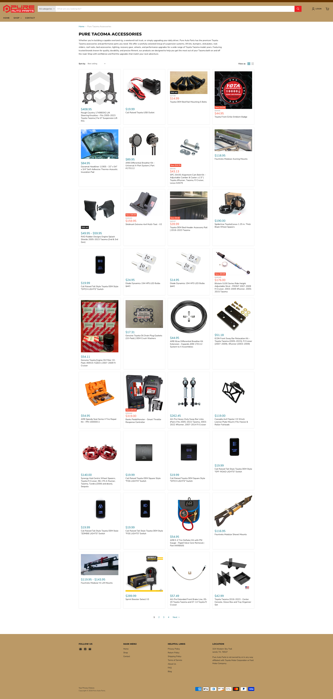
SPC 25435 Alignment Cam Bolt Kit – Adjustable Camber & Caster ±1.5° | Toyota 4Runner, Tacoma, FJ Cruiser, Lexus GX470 (188, 178)
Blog (170, 671)
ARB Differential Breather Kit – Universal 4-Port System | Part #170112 (140, 165)
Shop (17, 18)
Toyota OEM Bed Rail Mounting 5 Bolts (188, 101)
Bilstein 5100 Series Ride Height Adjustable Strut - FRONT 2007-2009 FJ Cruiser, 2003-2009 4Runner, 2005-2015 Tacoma (233, 287)
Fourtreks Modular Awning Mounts (231, 159)
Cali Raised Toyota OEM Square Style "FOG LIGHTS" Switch (143, 479)
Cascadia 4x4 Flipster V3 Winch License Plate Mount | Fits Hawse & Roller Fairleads (231, 422)
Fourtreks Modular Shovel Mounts (231, 534)
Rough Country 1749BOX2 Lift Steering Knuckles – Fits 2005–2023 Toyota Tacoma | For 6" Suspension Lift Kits (99, 116)
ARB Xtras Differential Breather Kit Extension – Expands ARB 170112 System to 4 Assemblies (186, 344)
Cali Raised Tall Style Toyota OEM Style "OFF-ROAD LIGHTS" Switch (233, 470)
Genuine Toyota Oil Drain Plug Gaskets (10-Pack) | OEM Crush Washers (144, 337)
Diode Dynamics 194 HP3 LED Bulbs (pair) (187, 285)
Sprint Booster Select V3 (137, 599)
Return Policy (173, 652)
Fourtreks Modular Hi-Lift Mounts (97, 583)
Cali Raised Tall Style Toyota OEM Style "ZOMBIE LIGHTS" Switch (99, 532)
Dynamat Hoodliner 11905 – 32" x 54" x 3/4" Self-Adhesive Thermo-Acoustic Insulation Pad (99, 169)
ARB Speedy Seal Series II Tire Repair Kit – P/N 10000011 (99, 420)
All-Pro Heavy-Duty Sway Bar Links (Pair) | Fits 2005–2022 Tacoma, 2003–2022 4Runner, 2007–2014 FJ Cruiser (188, 422)
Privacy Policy (174, 649)
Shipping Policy (174, 656)
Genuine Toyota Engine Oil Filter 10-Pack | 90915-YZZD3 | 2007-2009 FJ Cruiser (98, 363)
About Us (172, 664)
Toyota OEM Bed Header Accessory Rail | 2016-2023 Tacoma (188, 229)
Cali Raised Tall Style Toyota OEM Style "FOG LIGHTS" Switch (144, 532)
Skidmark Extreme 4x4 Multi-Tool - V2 (144, 224)
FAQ (170, 667)
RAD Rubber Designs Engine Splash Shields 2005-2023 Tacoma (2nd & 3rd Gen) (99, 239)
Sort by (82, 64)
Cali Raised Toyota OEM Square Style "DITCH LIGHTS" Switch (187, 479)
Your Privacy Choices (86, 688)
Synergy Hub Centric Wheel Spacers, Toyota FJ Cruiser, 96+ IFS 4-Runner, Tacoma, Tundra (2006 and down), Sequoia (98, 482)
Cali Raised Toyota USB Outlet (140, 112)
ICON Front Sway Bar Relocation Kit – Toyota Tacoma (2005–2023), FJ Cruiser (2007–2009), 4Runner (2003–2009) (233, 341)
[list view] (252, 64)
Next (175, 617)
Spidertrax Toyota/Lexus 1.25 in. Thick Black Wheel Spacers (233, 225)
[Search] (298, 9)
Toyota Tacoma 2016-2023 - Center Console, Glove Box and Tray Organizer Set (233, 602)
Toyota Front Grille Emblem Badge (231, 116)
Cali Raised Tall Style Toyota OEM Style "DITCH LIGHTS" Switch (99, 288)
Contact (30, 18)
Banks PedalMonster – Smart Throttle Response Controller (143, 421)
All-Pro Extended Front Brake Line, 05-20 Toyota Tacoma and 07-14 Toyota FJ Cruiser (188, 602)
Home (6, 18)
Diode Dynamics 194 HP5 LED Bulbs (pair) (143, 285)
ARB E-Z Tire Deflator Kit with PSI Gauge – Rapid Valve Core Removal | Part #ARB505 (187, 543)
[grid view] (249, 64)
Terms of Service (175, 660)
